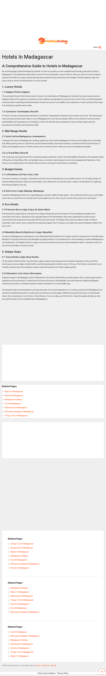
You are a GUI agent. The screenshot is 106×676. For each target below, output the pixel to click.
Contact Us (45, 665)
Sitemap (53, 665)
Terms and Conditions (46, 673)
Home (38, 665)
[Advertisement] (53, 18)
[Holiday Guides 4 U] (53, 43)
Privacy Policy (62, 673)
